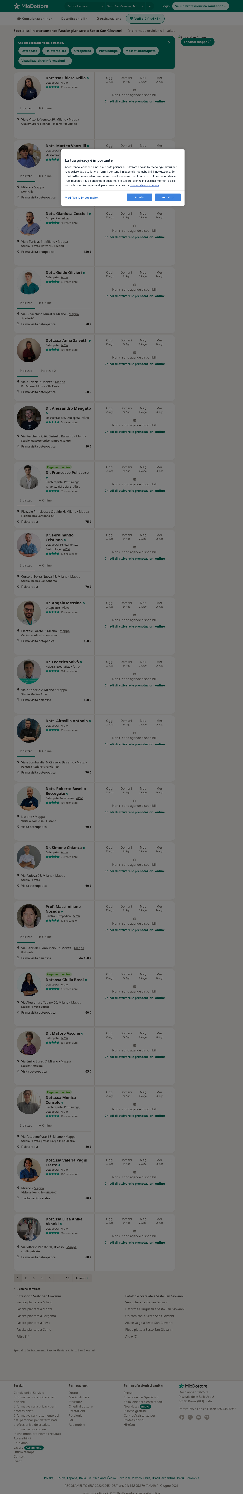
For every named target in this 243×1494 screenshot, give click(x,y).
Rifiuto (139, 197)
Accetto (168, 197)
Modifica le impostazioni (82, 197)
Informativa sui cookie (144, 185)
